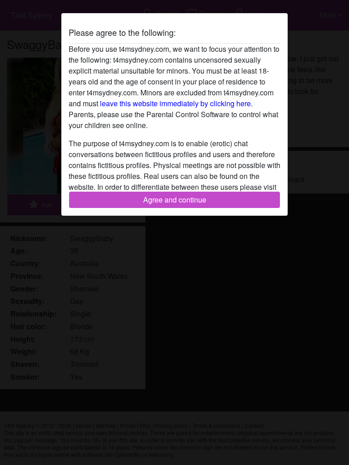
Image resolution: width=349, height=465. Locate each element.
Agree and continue (174, 199)
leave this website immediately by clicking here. (176, 103)
